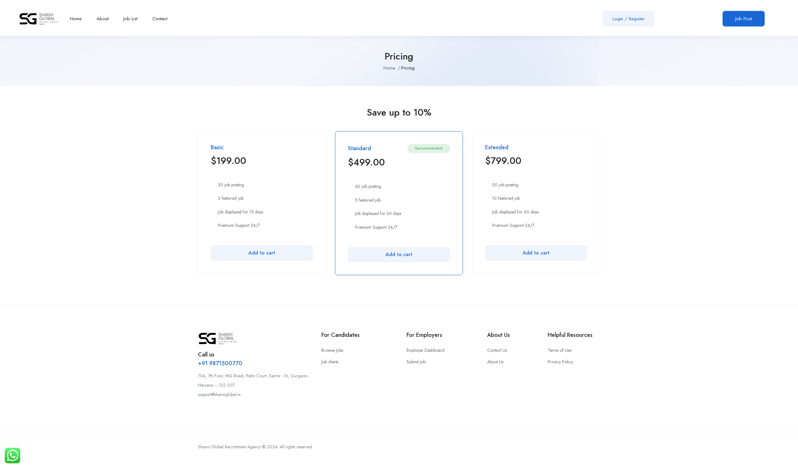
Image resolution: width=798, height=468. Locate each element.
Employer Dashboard (425, 350)
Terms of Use (559, 350)
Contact (159, 18)
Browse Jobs (332, 350)
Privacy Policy (560, 362)
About (102, 18)
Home (76, 18)
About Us (495, 362)
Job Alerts (329, 362)
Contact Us (497, 350)
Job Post (743, 18)
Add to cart (261, 252)
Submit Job (415, 362)
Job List (130, 18)
